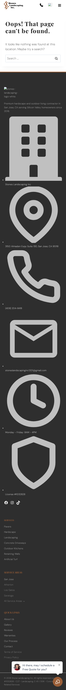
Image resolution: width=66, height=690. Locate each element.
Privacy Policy (11, 657)
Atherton (8, 584)
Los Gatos (9, 590)
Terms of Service (13, 651)
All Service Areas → (14, 600)
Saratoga (8, 595)
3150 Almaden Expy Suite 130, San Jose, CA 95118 (31, 246)
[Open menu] (59, 5)
